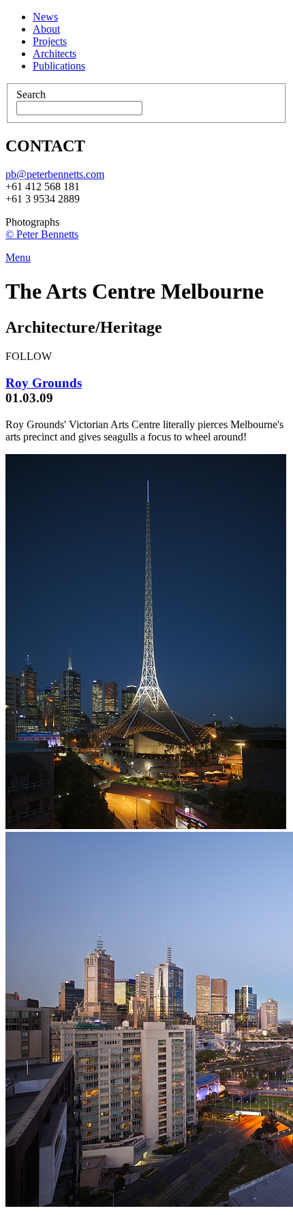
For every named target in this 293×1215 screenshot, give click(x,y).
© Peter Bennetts (41, 234)
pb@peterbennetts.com (54, 174)
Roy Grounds (43, 383)
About (46, 29)
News (45, 16)
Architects (54, 53)
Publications (59, 66)
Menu (18, 257)
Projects (50, 41)
